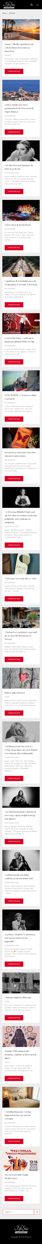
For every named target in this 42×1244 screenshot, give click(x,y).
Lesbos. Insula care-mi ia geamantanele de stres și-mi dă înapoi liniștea (21, 108)
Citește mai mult (14, 71)
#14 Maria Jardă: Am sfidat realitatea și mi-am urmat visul (21, 878)
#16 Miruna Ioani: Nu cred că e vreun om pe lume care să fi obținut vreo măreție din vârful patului (21, 752)
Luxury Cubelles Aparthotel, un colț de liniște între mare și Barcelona (21, 47)
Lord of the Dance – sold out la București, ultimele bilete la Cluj (21, 340)
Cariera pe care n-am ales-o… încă (21, 578)
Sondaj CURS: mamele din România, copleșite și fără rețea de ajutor (21, 1054)
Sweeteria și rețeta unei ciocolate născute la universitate (21, 455)
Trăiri (7, 697)
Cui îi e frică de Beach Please (21, 226)
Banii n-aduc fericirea (21, 693)
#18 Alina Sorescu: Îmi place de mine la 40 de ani (21, 168)
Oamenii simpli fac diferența (21, 998)
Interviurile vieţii (12, 173)
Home (4, 13)
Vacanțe (8, 55)
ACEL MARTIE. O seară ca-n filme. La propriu (21, 397)
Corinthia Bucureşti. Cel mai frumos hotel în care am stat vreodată (21, 1116)
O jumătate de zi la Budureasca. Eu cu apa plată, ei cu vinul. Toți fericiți (21, 283)
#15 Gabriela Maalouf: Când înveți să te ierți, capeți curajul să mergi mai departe (21, 816)
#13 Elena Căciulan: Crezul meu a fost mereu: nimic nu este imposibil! (21, 939)
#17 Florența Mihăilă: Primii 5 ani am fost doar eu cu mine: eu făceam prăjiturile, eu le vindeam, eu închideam (21, 518)
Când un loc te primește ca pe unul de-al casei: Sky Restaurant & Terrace (21, 635)
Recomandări (10, 116)
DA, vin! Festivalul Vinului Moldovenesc (21, 1176)
